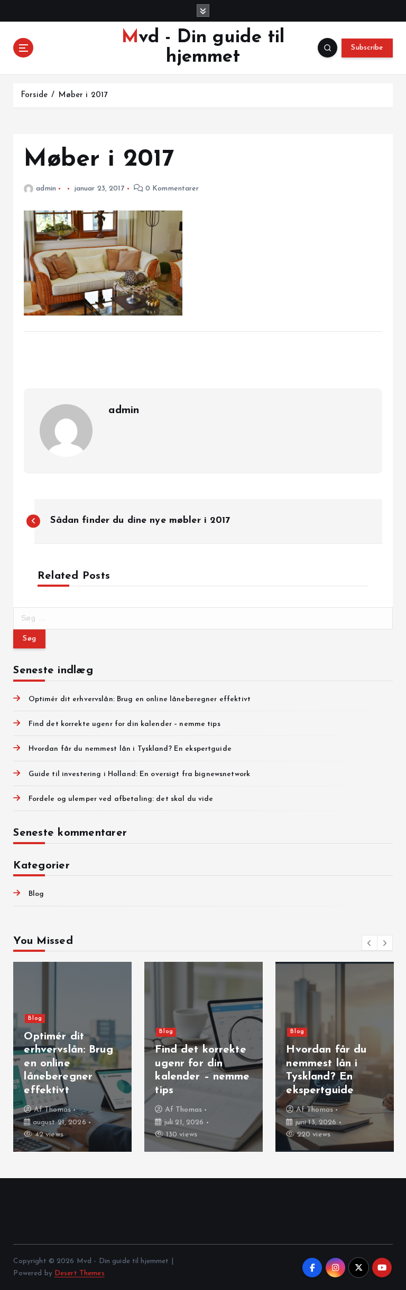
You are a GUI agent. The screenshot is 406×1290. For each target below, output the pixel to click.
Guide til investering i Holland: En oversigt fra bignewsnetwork (139, 774)
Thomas (57, 1110)
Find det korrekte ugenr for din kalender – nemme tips (124, 724)
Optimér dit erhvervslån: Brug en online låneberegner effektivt (140, 699)
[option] (72, 1057)
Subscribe (367, 47)
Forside (34, 95)
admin (46, 189)
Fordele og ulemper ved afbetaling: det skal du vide (121, 799)
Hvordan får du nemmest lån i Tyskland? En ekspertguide (130, 749)
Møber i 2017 (83, 95)
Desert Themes (79, 1273)
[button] (369, 943)
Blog (36, 894)
